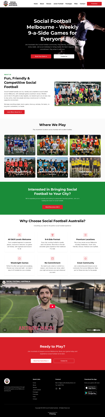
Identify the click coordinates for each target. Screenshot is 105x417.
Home (34, 382)
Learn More (20, 152)
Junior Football (37, 389)
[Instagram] (56, 389)
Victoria (20, 149)
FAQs (34, 396)
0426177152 (61, 385)
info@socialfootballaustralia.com (66, 382)
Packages (35, 392)
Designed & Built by (52, 412)
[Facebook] (60, 389)
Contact (35, 399)
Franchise (35, 394)
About (34, 385)
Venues (35, 387)
